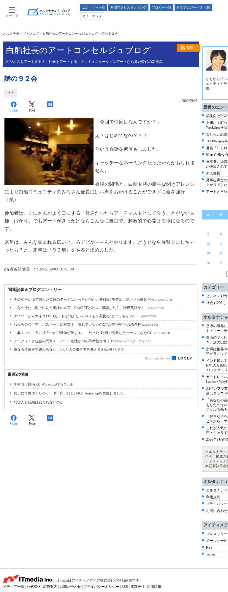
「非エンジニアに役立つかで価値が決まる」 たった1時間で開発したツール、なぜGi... (92, 333)
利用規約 (213, 497)
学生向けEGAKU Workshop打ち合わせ (44, 384)
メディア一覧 (13, 587)
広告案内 (50, 587)
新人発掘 (213, 173)
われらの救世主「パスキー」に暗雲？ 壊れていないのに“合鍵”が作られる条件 (86, 324)
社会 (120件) (215, 303)
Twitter (211, 554)
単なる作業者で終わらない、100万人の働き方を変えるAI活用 (69, 349)
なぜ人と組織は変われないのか (39, 402)
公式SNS (34, 587)
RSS (190, 48)
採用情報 (154, 587)
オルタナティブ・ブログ (21, 33)
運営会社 (137, 587)
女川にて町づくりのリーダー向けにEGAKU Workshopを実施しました (69, 393)
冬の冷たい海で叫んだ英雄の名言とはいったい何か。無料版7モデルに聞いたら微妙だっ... (93, 299)
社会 (10, 92)
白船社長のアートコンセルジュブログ (70, 33)
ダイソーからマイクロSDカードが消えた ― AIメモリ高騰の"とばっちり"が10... (85, 316)
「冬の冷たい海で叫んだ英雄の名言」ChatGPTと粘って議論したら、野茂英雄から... (89, 308)
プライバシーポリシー (101, 587)
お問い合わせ (216, 511)
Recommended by (158, 358)
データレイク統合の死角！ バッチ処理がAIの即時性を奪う (82, 341)
